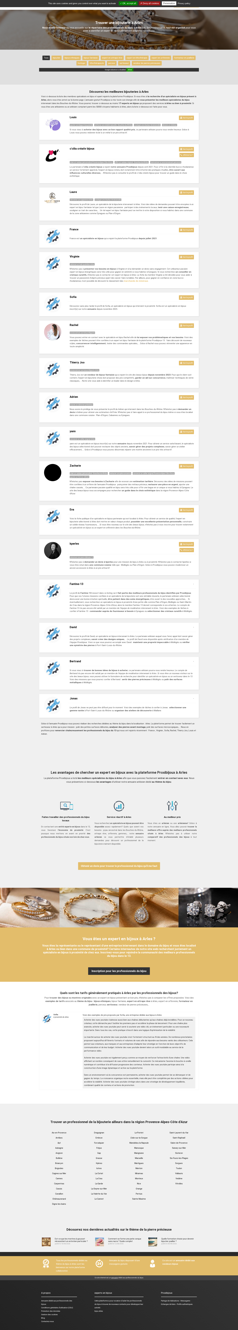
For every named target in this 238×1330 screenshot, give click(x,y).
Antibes (59, 1138)
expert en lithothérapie (137, 58)
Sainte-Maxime (139, 1199)
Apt (59, 1143)
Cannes (59, 1178)
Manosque (139, 1148)
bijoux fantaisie (91, 58)
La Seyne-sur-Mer (99, 1189)
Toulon (179, 1168)
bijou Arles (98, 1311)
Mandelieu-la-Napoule (139, 1143)
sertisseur (124, 63)
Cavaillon (59, 1194)
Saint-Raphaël (179, 1138)
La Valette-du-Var (99, 1194)
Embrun (99, 1138)
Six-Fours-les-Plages (179, 1158)
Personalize (169, 3)
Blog (43, 1318)
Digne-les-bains (59, 1204)
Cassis (59, 1189)
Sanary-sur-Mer (179, 1148)
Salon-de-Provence (179, 1143)
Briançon (59, 1163)
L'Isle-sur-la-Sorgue (139, 1138)
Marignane (139, 1153)
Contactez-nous (47, 1321)
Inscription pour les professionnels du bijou (119, 971)
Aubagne (59, 1148)
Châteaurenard (59, 1199)
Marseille (139, 1158)
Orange (139, 1189)
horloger (81, 63)
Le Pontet (139, 1133)
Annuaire (44, 1301)
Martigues (139, 1163)
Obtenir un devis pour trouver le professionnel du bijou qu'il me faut (119, 866)
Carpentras (59, 1183)
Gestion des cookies (49, 1314)
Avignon (59, 1153)
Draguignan (99, 1133)
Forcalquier (99, 1143)
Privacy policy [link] (184, 3)
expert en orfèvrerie (161, 58)
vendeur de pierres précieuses (146, 63)
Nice (139, 1183)
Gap (99, 1153)
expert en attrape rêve (112, 58)
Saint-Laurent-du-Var (179, 1133)
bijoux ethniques (72, 58)
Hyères (99, 1163)
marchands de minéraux (136, 281)
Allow (130, 70)
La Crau (99, 1178)
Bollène (59, 1158)
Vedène (179, 1178)
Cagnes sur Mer (59, 1173)
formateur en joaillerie (184, 58)
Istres (99, 1168)
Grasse (99, 1158)
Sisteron (179, 1153)
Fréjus (99, 1148)
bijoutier (56, 58)
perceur (111, 63)
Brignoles (59, 1168)
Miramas (139, 1173)
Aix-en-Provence (59, 1133)
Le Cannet (99, 1199)
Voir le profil (187, 118)
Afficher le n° (187, 155)
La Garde (99, 1183)
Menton (139, 1168)
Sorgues (179, 1163)
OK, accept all (129, 3)
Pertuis (139, 1194)
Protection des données (50, 1311)
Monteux (139, 1178)
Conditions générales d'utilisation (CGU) (57, 1308)
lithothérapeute (97, 63)
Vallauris (179, 1173)
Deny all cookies (150, 3)
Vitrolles (179, 1183)
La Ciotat (99, 1173)
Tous (46, 58)
